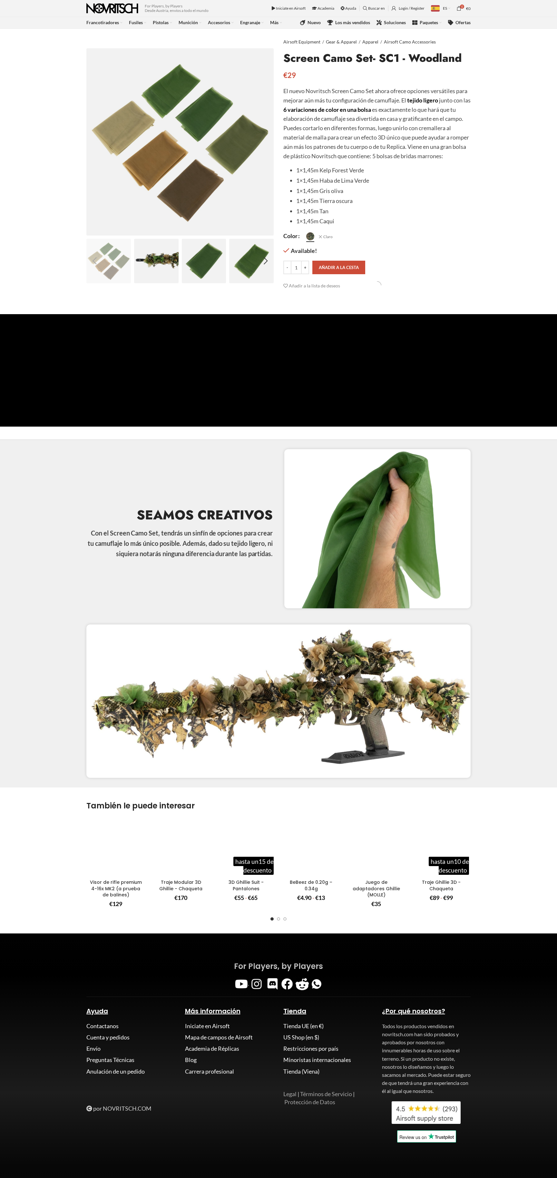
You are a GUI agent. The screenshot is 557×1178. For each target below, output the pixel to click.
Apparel (370, 41)
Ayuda (350, 8)
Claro (328, 236)
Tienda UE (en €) (303, 1025)
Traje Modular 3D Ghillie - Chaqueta (180, 885)
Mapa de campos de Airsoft (219, 1037)
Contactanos (102, 1025)
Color (290, 235)
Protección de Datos (309, 1102)
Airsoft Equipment (301, 41)
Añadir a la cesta (339, 267)
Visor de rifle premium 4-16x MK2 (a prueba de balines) (116, 888)
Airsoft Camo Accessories (410, 41)
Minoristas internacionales (317, 1059)
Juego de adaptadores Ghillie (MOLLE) (376, 888)
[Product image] (115, 847)
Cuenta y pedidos (108, 1037)
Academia (325, 8)
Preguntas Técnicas (110, 1059)
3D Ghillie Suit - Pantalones (246, 885)
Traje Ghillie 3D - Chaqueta (441, 885)
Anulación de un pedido (115, 1071)
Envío (93, 1048)
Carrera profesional (209, 1071)
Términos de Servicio (326, 1093)
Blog (191, 1059)
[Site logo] (112, 7)
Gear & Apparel (341, 41)
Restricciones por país (310, 1048)
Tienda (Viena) (301, 1071)
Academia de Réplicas (212, 1048)
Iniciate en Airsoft (290, 8)
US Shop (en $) (301, 1037)
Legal (290, 1093)
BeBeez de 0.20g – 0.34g (311, 885)
